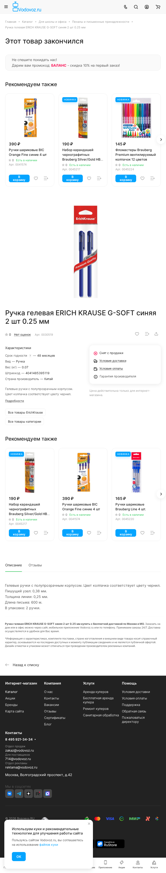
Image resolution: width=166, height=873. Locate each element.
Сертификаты (54, 718)
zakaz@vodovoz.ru (19, 750)
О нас (48, 692)
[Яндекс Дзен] (28, 793)
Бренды (11, 705)
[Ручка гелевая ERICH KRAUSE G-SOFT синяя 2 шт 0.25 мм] (84, 252)
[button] (160, 139)
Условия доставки (136, 692)
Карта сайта (14, 711)
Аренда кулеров (95, 692)
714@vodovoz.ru (18, 759)
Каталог (11, 692)
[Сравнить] (46, 178)
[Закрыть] (89, 824)
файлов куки (48, 844)
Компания (52, 683)
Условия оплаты (134, 698)
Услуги (88, 683)
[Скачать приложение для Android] (109, 843)
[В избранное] (35, 178)
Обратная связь (134, 711)
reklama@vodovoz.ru (21, 767)
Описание (13, 565)
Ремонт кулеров (96, 709)
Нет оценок (22, 334)
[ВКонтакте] (9, 793)
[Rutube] (38, 793)
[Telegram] (19, 793)
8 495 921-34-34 (19, 739)
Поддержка (131, 705)
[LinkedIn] (47, 793)
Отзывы (35, 565)
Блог (48, 724)
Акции (10, 698)
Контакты (51, 698)
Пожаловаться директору (133, 719)
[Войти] (147, 7)
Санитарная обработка (101, 715)
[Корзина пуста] (158, 7)
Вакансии (51, 705)
